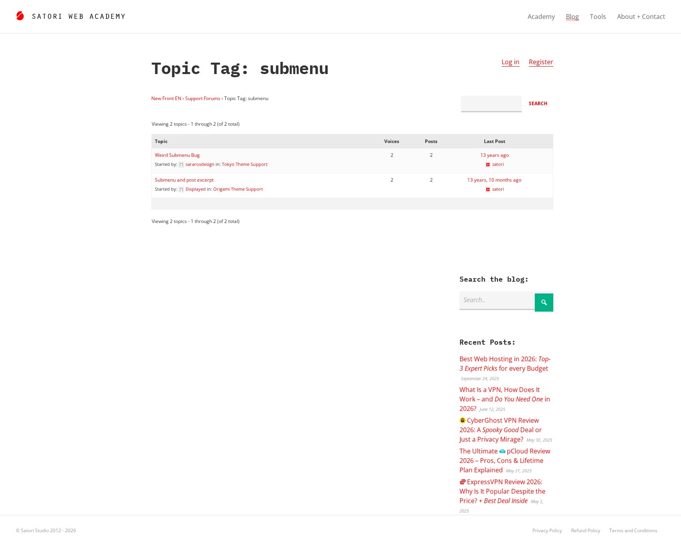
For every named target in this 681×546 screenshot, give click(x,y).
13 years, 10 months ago (494, 179)
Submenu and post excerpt (184, 179)
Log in (510, 62)
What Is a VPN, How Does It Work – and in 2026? (505, 399)
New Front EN (166, 98)
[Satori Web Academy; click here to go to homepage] (70, 14)
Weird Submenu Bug (177, 155)
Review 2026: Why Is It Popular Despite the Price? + (502, 491)
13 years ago (494, 155)
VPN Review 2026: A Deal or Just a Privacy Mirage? (501, 430)
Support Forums (202, 98)
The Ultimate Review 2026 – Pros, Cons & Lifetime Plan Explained (505, 460)
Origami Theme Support (238, 189)
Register (541, 62)
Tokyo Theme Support (245, 164)
